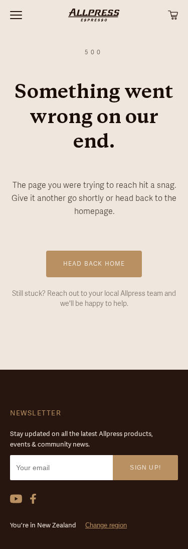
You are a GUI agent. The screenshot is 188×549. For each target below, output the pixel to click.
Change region (106, 525)
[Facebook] (33, 499)
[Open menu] (34, 15)
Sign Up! (145, 467)
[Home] (94, 15)
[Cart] (173, 15)
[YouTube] (16, 499)
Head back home (94, 264)
